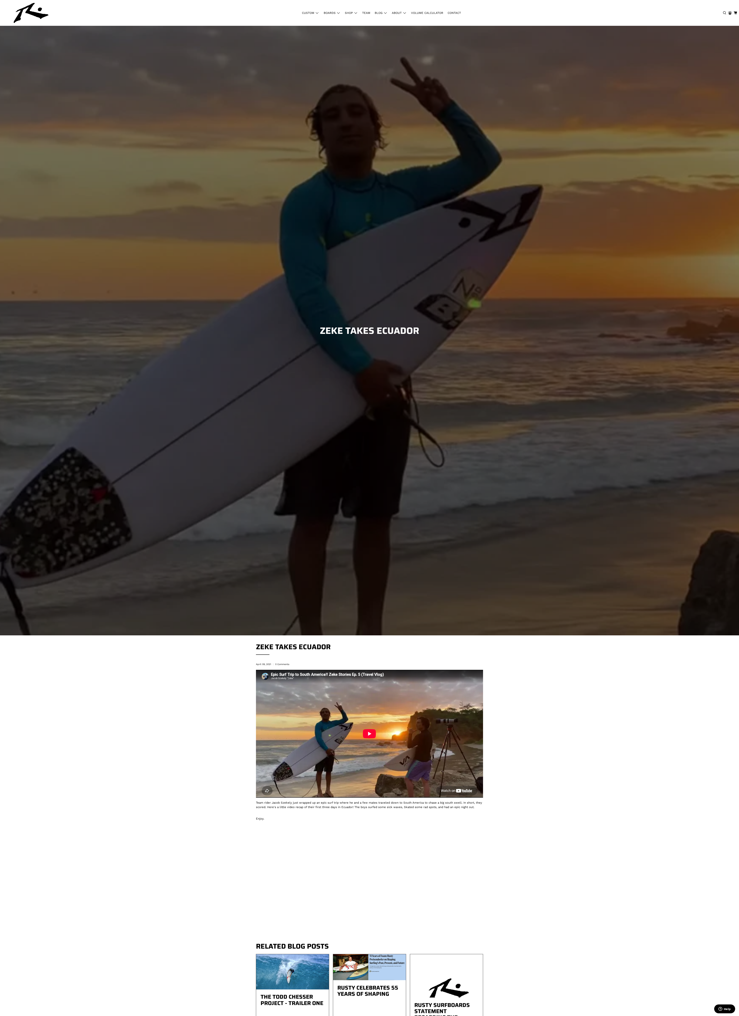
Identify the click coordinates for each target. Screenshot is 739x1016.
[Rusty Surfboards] (31, 13)
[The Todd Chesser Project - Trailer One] (292, 971)
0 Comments (282, 664)
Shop (349, 13)
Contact (454, 13)
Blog (379, 13)
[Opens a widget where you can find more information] (724, 1009)
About (397, 13)
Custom (308, 13)
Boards (330, 13)
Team (366, 13)
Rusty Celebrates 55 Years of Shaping (367, 990)
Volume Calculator (427, 13)
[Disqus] (369, 885)
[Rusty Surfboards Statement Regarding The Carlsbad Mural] (446, 976)
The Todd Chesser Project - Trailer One (292, 999)
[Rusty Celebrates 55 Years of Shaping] (369, 967)
